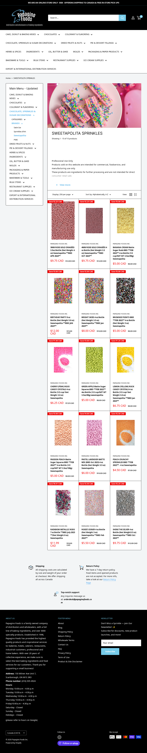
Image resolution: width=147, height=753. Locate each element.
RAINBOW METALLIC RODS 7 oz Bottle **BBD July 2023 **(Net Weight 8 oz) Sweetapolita (62, 533)
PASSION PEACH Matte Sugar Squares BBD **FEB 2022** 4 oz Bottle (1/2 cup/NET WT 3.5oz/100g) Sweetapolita (62, 465)
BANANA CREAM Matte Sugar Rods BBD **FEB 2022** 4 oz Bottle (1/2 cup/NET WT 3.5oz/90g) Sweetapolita (123, 253)
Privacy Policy (64, 653)
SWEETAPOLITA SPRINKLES (24, 78)
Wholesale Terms (66, 640)
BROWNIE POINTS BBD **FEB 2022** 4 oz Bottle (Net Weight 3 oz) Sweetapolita (124, 321)
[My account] (133, 17)
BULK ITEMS (39, 60)
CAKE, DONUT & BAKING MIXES (21, 34)
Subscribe (110, 651)
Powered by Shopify (13, 743)
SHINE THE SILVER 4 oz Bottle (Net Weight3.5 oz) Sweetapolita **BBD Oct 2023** (124, 533)
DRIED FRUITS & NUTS (71, 42)
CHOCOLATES (50, 34)
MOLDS (76, 51)
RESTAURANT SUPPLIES (64, 60)
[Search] (122, 18)
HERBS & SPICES (13, 51)
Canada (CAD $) (13, 733)
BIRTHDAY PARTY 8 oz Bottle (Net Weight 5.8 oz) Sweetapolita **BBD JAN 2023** (62, 321)
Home (8, 78)
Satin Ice (17, 127)
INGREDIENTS (33, 51)
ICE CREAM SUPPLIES (94, 60)
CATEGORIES (17, 119)
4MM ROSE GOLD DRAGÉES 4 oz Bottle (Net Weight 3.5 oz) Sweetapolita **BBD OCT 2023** (94, 251)
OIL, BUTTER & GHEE (58, 51)
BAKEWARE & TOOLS (15, 60)
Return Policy (64, 636)
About (61, 623)
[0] (139, 18)
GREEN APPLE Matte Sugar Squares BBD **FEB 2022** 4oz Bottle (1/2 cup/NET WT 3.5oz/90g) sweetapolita (94, 390)
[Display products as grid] (130, 194)
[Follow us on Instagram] (59, 737)
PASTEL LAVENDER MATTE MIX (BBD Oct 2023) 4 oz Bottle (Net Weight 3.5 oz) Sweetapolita (93, 463)
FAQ (60, 648)
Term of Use (63, 657)
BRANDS (16, 123)
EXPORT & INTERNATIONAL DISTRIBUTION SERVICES (31, 68)
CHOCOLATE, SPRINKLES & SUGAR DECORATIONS (29, 42)
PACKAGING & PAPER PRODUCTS (103, 51)
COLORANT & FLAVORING (77, 34)
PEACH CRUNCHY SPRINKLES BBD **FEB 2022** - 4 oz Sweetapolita (125, 462)
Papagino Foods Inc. (59, 244)
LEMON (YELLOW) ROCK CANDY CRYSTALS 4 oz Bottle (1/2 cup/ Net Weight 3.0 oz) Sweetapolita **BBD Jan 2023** (124, 393)
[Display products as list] (135, 194)
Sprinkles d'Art (20, 131)
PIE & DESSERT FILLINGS (102, 42)
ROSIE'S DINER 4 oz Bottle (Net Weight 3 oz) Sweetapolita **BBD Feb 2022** (93, 533)
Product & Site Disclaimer (70, 661)
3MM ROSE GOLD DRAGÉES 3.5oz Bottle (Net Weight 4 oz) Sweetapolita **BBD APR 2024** (62, 251)
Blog (60, 627)
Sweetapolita (20, 135)
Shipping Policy (65, 631)
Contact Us (63, 644)
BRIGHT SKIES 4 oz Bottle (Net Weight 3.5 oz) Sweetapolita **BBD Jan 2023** (93, 321)
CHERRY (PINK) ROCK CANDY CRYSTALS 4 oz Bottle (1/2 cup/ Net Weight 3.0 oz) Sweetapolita (60, 392)
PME (16, 139)
